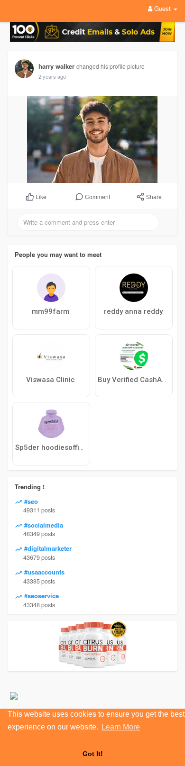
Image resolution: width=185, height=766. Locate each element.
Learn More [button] (121, 727)
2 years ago (52, 76)
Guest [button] (162, 8)
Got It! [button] (93, 753)
